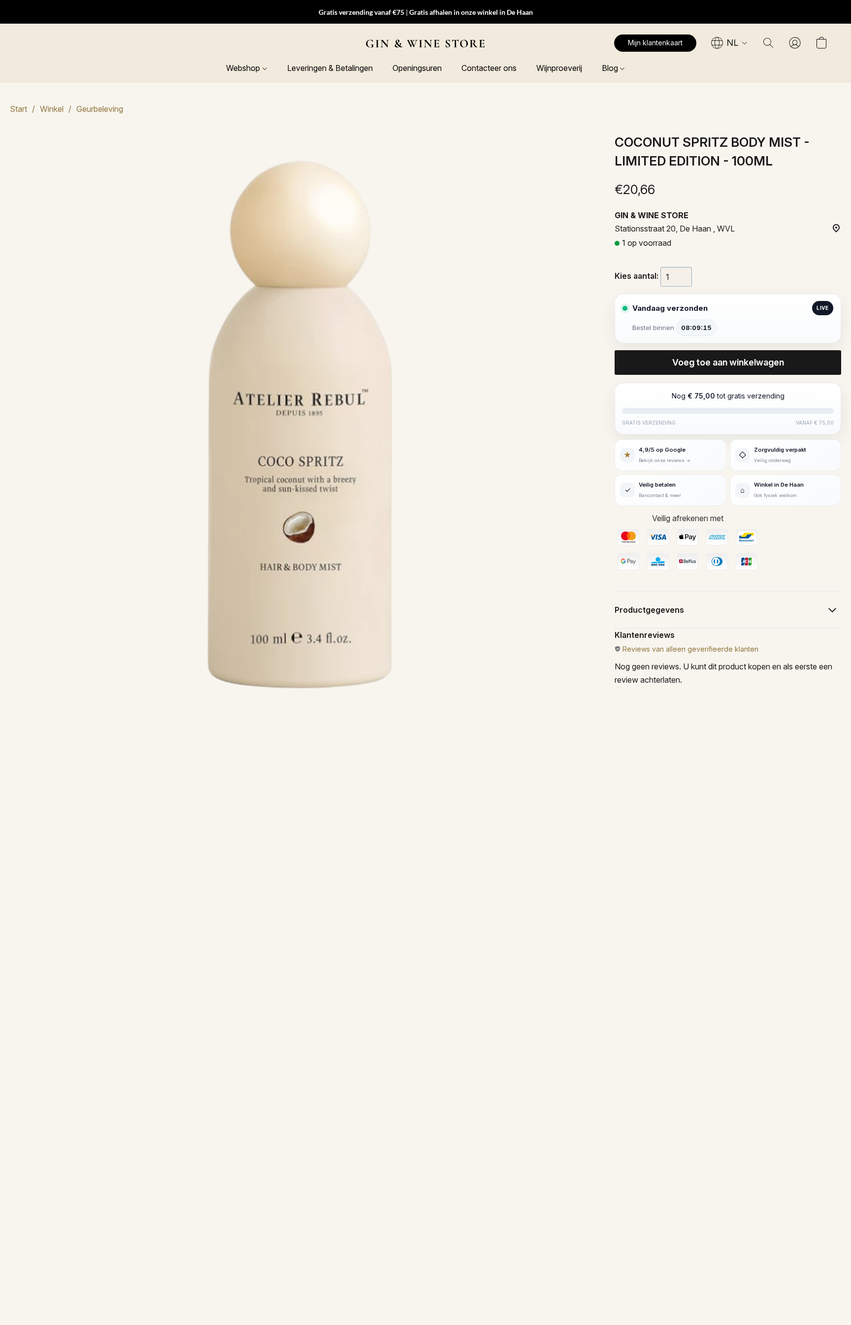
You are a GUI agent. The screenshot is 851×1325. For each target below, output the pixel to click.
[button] (425, 43)
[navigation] (729, 43)
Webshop (244, 68)
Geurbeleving (99, 109)
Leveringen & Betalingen (330, 68)
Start (18, 109)
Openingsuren (417, 68)
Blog (611, 68)
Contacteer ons (489, 68)
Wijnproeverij (559, 68)
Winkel (52, 109)
